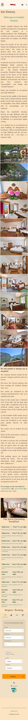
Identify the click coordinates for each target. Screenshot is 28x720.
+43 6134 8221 (6, 489)
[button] (22, 4)
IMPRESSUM (14, 711)
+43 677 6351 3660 (20, 489)
